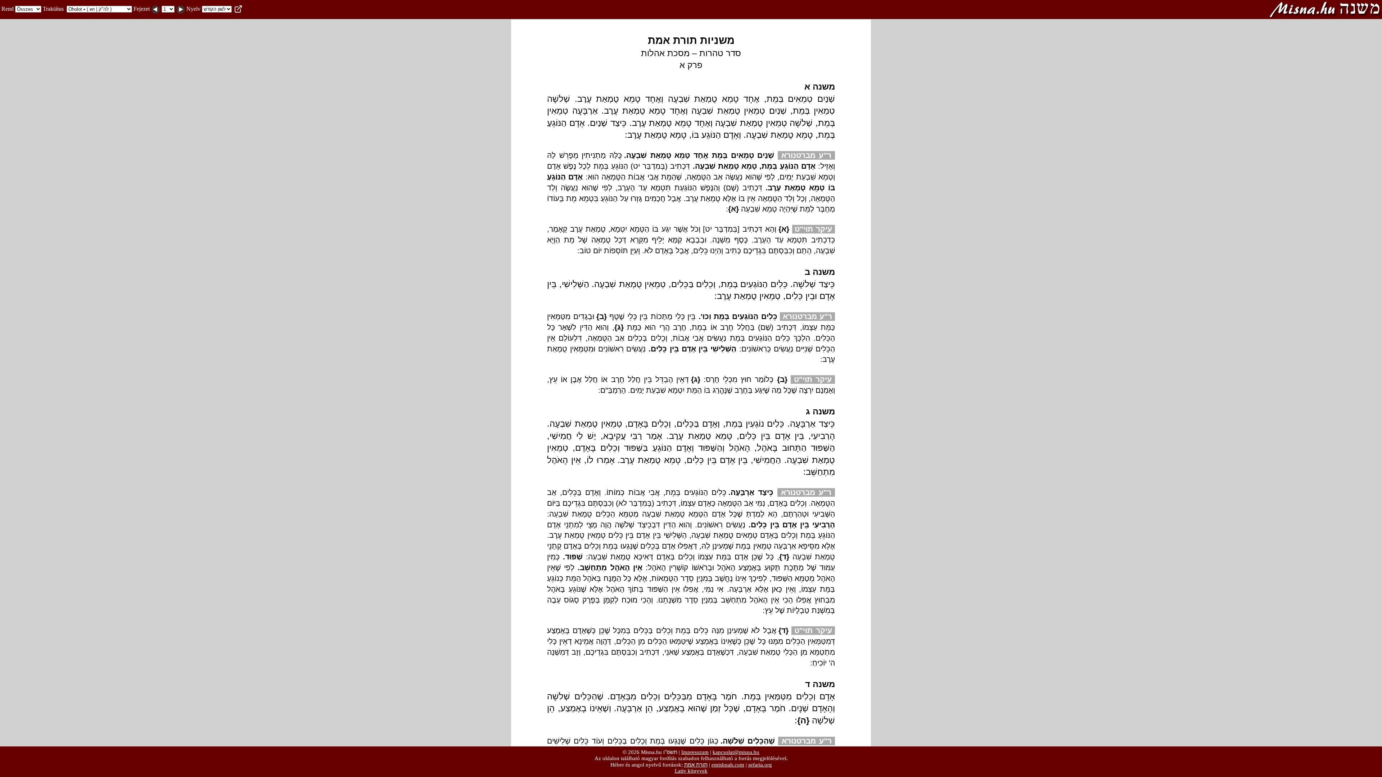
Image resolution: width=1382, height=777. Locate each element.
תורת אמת (696, 765)
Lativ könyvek (691, 771)
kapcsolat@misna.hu (736, 752)
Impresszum (695, 752)
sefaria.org (760, 765)
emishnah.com (728, 765)
